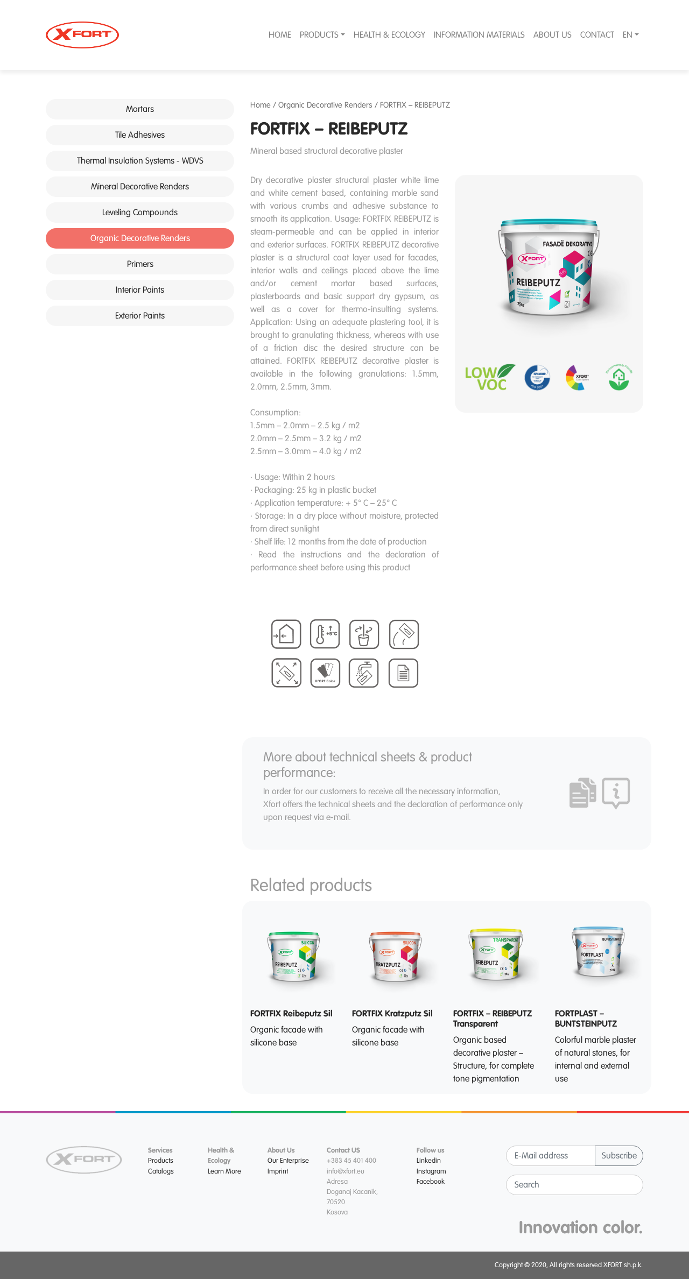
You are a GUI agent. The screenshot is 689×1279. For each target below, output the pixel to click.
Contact (597, 35)
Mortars (140, 109)
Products (319, 35)
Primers (140, 264)
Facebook (431, 1181)
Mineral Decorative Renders (140, 186)
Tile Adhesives (140, 135)
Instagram (431, 1171)
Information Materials (479, 35)
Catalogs (161, 1171)
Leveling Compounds (140, 212)
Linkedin (429, 1160)
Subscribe (619, 1155)
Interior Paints (140, 290)
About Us (552, 35)
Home (280, 35)
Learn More (224, 1171)
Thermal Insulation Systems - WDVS (140, 161)
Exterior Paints (140, 315)
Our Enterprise (288, 1160)
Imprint (278, 1171)
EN (627, 35)
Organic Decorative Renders (140, 238)
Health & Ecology (389, 35)
